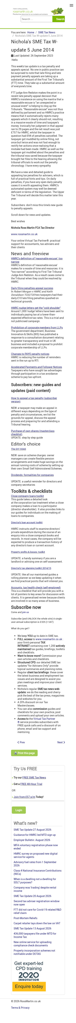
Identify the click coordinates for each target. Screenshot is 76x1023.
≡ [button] (71, 5)
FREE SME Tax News (34, 777)
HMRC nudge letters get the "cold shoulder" (36, 308)
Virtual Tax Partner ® (36, 720)
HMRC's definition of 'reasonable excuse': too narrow (37, 260)
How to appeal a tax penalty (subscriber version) (34, 399)
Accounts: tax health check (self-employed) (36, 587)
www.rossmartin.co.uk (24, 234)
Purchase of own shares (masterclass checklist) (32, 432)
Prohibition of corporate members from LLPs (37, 327)
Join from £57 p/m (24, 797)
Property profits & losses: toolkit (28, 552)
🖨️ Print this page (24, 753)
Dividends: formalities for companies (32, 475)
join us (25, 612)
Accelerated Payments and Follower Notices (36, 367)
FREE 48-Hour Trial (31, 784)
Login (18, 810)
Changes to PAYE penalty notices (30, 354)
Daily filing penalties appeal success (32, 288)
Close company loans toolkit (27, 496)
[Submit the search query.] (59, 19)
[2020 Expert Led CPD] (29, 992)
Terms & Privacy (20, 1007)
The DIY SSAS (18, 449)
